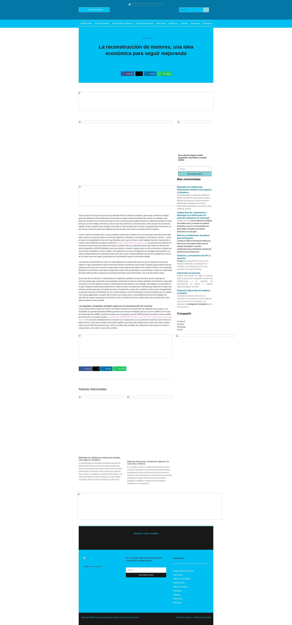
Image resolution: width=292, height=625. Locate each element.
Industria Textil (86, 23)
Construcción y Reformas (122, 23)
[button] (127, 73)
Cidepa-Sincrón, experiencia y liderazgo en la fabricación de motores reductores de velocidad (193, 215)
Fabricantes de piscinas (188, 273)
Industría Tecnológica (144, 23)
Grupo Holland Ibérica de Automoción (132, 243)
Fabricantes (161, 23)
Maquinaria (195, 23)
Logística (184, 23)
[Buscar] (206, 10)
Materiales (207, 23)
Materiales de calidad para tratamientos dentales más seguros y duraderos (99, 459)
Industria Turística (102, 23)
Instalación (173, 23)
